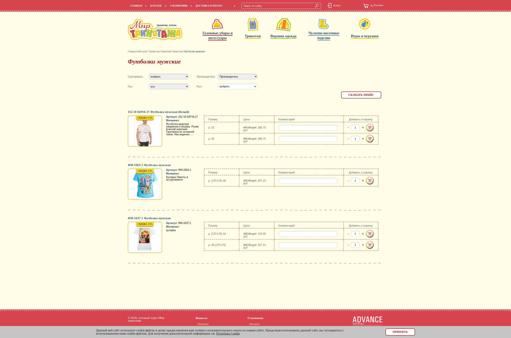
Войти (337, 5)
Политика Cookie (228, 333)
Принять (400, 331)
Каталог (156, 5)
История (254, 324)
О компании (178, 5)
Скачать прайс (361, 94)
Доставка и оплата (209, 5)
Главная (136, 5)
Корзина (376, 5)
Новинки (203, 324)
